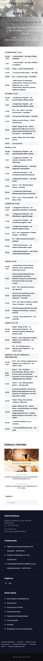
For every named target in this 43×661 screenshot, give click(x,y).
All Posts (24, 38)
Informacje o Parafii (15, 607)
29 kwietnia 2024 (31, 22)
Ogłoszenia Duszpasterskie (17, 616)
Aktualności (11, 603)
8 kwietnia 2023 (21, 475)
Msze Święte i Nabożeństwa (18, 599)
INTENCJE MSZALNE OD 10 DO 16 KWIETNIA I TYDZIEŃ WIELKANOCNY (21, 478)
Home (14, 38)
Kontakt (10, 625)
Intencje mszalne (14, 22)
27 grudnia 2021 (21, 484)
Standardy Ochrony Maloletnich (19, 629)
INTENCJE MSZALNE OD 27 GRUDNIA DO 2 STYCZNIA (21, 487)
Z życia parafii (12, 620)
